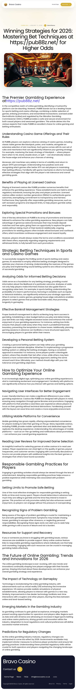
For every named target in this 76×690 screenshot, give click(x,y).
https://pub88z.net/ (23, 101)
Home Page (9, 677)
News (19, 677)
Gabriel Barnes (51, 25)
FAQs (26, 677)
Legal (70, 684)
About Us (51, 684)
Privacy (58, 684)
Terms (65, 684)
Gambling (24, 25)
